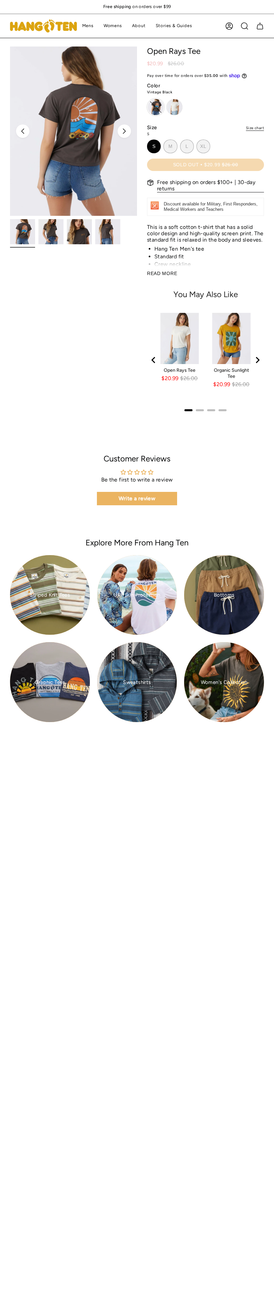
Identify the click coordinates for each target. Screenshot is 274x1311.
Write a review (137, 498)
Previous (22, 131)
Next (124, 131)
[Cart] (260, 26)
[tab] (188, 410)
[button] (88, 26)
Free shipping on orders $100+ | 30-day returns (206, 185)
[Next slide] (257, 360)
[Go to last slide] (153, 360)
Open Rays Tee (179, 370)
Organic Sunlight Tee (231, 373)
